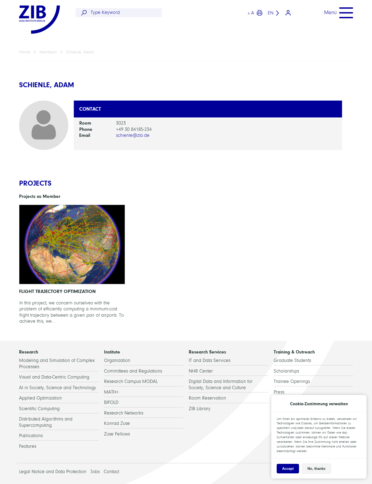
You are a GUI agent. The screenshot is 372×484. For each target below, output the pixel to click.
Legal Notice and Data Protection (52, 471)
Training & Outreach (294, 352)
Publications (31, 435)
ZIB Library (200, 408)
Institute (112, 352)
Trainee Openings (292, 381)
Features (27, 446)
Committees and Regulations (133, 371)
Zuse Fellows (117, 434)
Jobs (95, 471)
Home (24, 52)
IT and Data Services (209, 360)
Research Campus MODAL (131, 381)
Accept (288, 469)
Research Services (207, 352)
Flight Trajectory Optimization (72, 266)
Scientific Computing (39, 408)
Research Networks (123, 413)
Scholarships (286, 371)
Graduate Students (292, 360)
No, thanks (316, 469)
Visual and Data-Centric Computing (54, 377)
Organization (117, 360)
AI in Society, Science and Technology (57, 387)
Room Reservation (207, 398)
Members (48, 52)
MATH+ (111, 392)
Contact (111, 471)
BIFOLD (111, 402)
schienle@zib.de (133, 135)
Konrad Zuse (117, 423)
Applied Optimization (40, 398)
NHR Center (201, 371)
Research (28, 352)
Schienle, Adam (80, 52)
